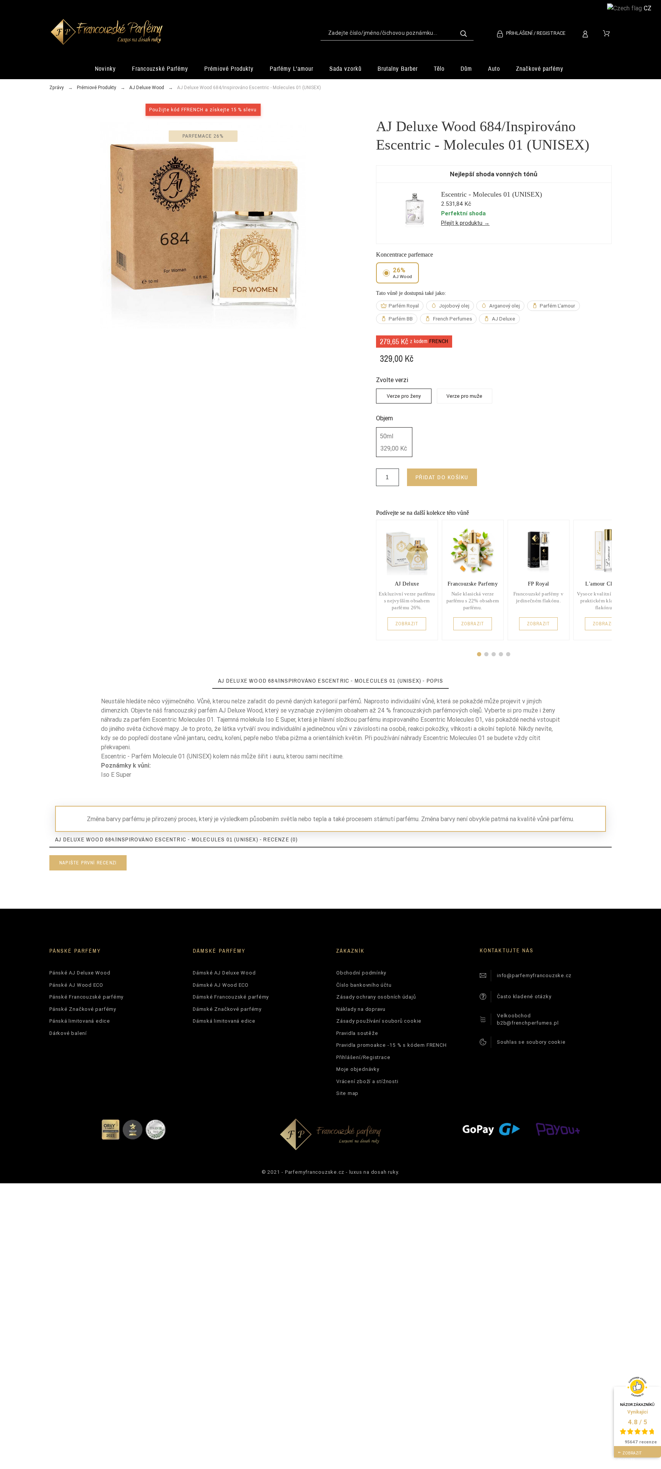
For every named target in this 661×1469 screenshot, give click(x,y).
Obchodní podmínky (361, 973)
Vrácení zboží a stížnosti (367, 1081)
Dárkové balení (68, 1033)
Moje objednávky (357, 1069)
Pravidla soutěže (357, 1033)
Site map (347, 1093)
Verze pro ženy (404, 396)
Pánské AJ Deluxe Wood (79, 973)
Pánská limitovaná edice (79, 1021)
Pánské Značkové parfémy (82, 1009)
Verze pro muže (464, 396)
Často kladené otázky (524, 996)
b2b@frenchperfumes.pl (527, 1023)
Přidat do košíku (442, 477)
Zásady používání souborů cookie (379, 1021)
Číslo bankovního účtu (363, 985)
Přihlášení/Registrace (363, 1057)
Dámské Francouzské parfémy (231, 997)
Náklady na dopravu (361, 1009)
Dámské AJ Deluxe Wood (224, 973)
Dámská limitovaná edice (224, 1021)
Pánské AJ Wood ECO (76, 985)
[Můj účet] (586, 33)
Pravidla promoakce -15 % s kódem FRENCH (391, 1045)
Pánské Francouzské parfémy (86, 997)
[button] (479, 654)
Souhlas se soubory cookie (531, 1042)
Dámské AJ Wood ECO (221, 985)
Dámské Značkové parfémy (227, 1009)
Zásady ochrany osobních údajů (376, 997)
